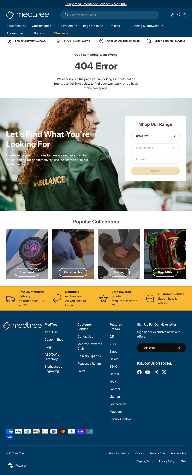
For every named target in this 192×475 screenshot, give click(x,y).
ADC (113, 344)
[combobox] (109, 15)
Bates (113, 351)
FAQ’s (81, 371)
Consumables (73, 272)
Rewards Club (157, 453)
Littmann (116, 396)
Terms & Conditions (119, 453)
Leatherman (118, 404)
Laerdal (115, 389)
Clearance (61, 33)
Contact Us (85, 336)
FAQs (183, 461)
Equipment (27, 272)
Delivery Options (89, 356)
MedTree (19, 453)
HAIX (113, 381)
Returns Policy (178, 453)
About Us (51, 332)
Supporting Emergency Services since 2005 (96, 4)
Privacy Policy (167, 461)
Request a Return (89, 363)
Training (119, 272)
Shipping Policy (145, 461)
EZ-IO (113, 366)
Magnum (116, 411)
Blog (48, 347)
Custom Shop (54, 339)
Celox (114, 359)
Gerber (114, 374)
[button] (185, 15)
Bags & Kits (165, 272)
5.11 (112, 336)
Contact (139, 453)
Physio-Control (120, 419)
